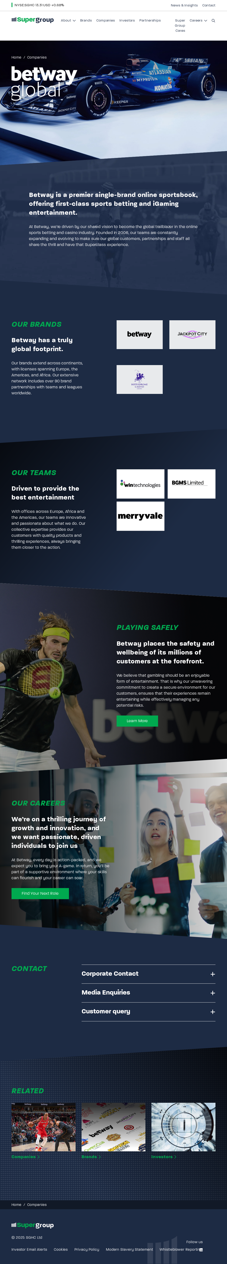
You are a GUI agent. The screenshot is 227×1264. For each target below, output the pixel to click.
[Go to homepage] (33, 20)
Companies (105, 20)
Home (17, 57)
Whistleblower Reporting (181, 1250)
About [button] (68, 22)
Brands (86, 20)
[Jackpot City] (192, 334)
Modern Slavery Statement (129, 1250)
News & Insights (184, 5)
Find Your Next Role (40, 894)
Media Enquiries (106, 992)
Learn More (137, 721)
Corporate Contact (110, 974)
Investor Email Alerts (29, 1250)
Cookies (61, 1250)
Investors (127, 20)
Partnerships (150, 20)
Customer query (106, 1011)
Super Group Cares (180, 26)
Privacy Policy (86, 1250)
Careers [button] (198, 22)
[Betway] (140, 334)
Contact (208, 5)
